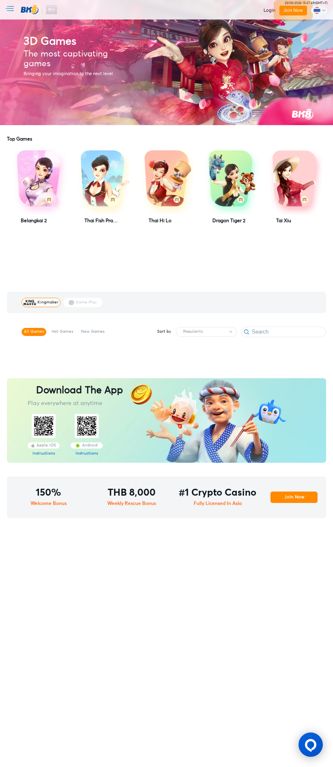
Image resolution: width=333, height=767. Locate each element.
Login (269, 10)
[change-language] (319, 10)
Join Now (293, 10)
